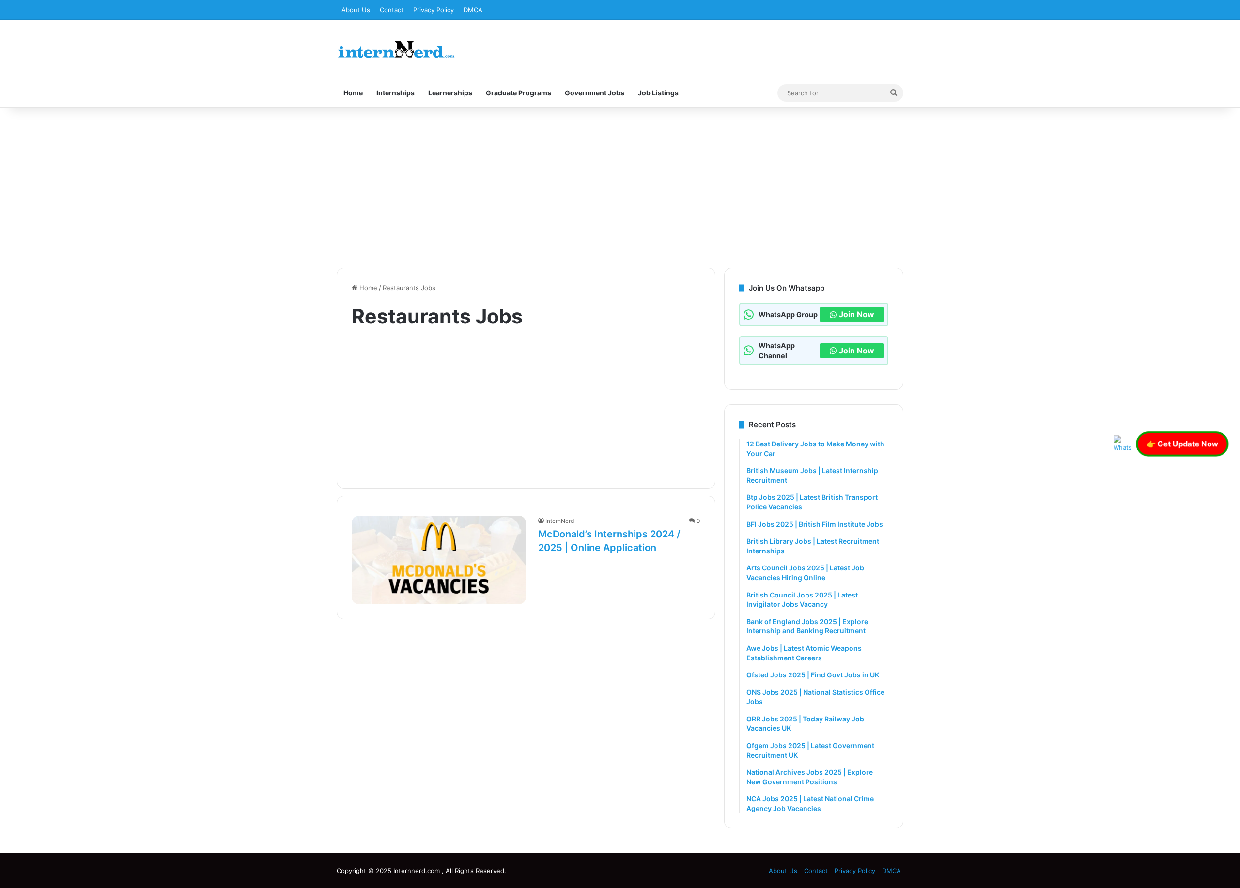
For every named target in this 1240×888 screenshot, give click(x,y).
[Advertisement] (620, 185)
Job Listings (658, 93)
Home (353, 93)
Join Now (856, 314)
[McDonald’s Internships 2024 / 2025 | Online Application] (439, 560)
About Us (355, 10)
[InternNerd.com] (396, 49)
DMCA (473, 10)
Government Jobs (594, 93)
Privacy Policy (433, 10)
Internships (395, 93)
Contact (391, 10)
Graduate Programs (518, 93)
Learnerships (450, 93)
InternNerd (559, 520)
